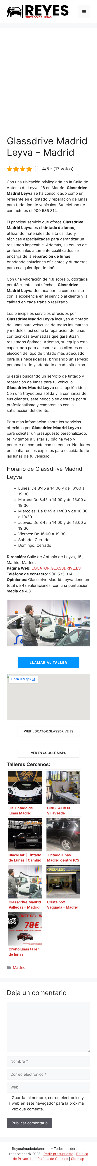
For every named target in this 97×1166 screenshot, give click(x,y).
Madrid (19, 967)
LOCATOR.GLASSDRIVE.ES (56, 568)
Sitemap (77, 1159)
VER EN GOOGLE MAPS (48, 753)
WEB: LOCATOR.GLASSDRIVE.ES (48, 731)
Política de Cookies (52, 1159)
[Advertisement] (48, 85)
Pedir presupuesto (58, 1154)
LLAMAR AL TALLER (48, 662)
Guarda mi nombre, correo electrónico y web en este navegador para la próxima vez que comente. (48, 1103)
